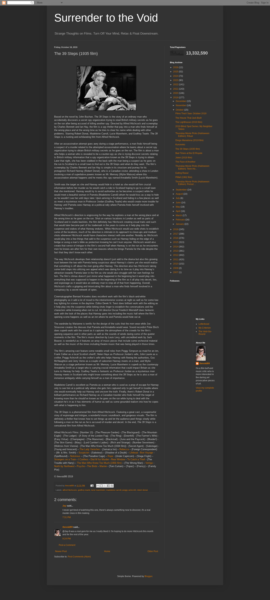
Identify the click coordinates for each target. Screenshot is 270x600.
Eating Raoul (181, 173)
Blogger (148, 576)
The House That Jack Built (188, 118)
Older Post (152, 551)
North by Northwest (64, 466)
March (179, 215)
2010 (176, 263)
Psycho (81, 466)
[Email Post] (91, 485)
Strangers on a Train (65, 459)
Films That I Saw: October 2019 (190, 113)
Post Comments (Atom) (79, 556)
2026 (176, 67)
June (178, 202)
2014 (176, 246)
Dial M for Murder (100, 459)
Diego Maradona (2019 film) (189, 140)
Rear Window (118, 459)
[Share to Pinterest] (112, 486)
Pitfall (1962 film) (183, 177)
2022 (176, 84)
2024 (176, 76)
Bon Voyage (146, 452)
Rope (110, 456)
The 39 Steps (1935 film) (187, 149)
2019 (176, 97)
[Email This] (98, 486)
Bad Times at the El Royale (188, 153)
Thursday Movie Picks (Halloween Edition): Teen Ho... (192, 167)
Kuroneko (180, 144)
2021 (176, 89)
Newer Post (61, 551)
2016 (176, 238)
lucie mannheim (98, 490)
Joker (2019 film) (183, 157)
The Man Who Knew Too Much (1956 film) (99, 463)
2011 (176, 259)
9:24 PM (66, 538)
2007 (176, 272)
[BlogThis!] (101, 486)
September (181, 189)
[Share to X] (105, 486)
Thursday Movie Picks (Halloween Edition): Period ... (192, 182)
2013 (176, 251)
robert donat (142, 490)
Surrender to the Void (106, 18)
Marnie (103, 466)
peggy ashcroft (129, 490)
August (179, 194)
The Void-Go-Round (205, 332)
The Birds (92, 466)
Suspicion (84, 452)
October (180, 110)
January (180, 224)
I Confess (83, 459)
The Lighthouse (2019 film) (188, 122)
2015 (176, 242)
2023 (176, 80)
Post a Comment (67, 545)
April (178, 211)
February (180, 219)
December (181, 101)
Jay (64, 505)
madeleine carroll (113, 490)
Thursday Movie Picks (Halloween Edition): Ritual (192, 134)
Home (107, 551)
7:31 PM (66, 517)
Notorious (75, 456)
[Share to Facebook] (108, 486)
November (181, 105)
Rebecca (124, 449)
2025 (176, 71)
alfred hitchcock (70, 490)
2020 (176, 93)
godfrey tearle (84, 490)
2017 (176, 234)
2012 (176, 255)
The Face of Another (185, 162)
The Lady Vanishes (90, 449)
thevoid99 (67, 527)
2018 (176, 229)
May (178, 207)
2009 (176, 268)
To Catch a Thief (136, 459)
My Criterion (205, 328)
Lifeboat (133, 452)
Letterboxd (204, 324)
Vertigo (149, 463)
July (178, 198)
